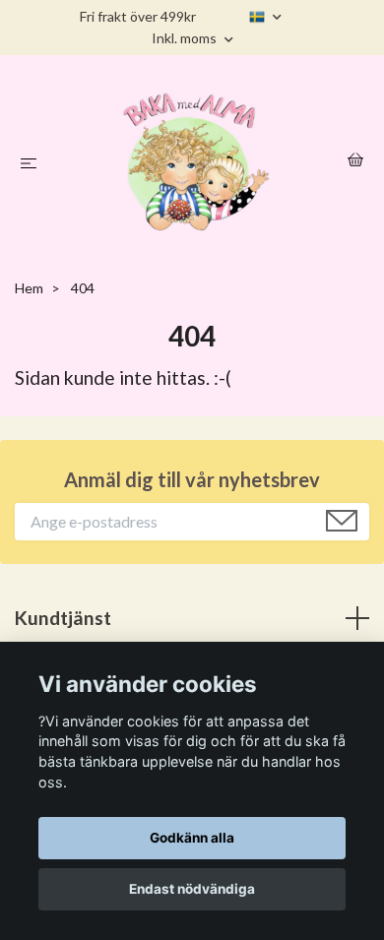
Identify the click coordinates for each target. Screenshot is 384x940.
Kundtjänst (63, 617)
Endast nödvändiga (192, 889)
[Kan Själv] (196, 160)
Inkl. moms (186, 38)
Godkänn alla (192, 838)
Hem (29, 288)
